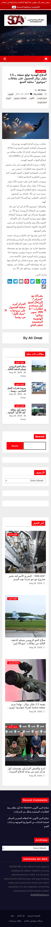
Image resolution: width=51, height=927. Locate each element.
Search (39, 436)
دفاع (12, 916)
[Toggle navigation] (5, 58)
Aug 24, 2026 (15, 394)
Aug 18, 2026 (15, 416)
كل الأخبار (21, 916)
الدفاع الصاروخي (14, 662)
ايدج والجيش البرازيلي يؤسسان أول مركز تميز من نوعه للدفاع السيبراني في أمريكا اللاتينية (26, 771)
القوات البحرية (13, 534)
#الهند (32, 98)
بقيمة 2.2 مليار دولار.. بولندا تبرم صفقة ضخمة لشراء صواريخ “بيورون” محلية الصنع (26, 707)
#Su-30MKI (38, 94)
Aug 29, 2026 (15, 372)
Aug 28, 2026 (35, 711)
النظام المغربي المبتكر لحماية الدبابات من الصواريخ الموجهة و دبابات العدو (28, 822)
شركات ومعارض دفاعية (33, 921)
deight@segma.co (40, 895)
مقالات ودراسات (15, 921)
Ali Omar (42, 90)
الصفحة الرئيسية (33, 916)
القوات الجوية (41, 71)
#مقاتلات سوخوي (20, 98)
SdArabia (40, 29)
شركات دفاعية (13, 727)
